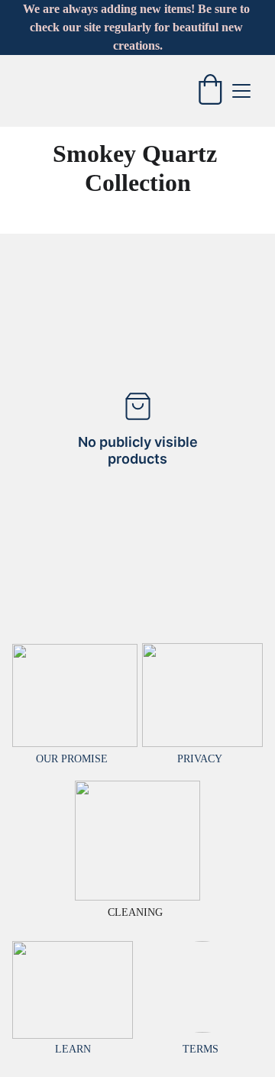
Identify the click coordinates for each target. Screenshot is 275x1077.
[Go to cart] (210, 90)
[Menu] (241, 91)
